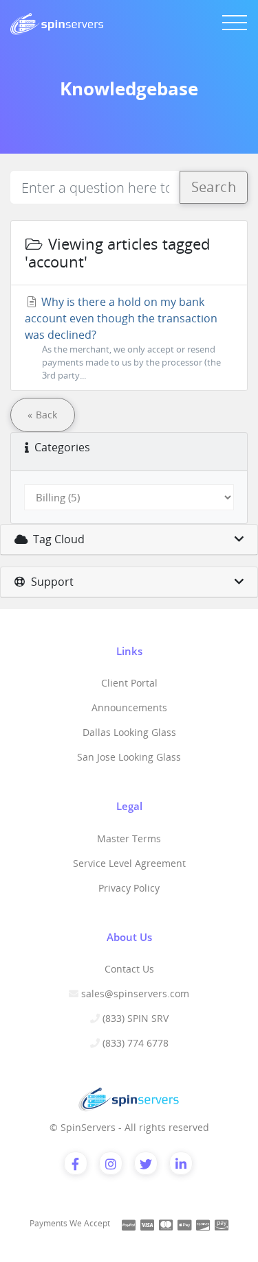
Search (213, 187)
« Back (43, 414)
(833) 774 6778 (136, 1042)
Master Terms (129, 838)
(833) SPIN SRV (136, 1018)
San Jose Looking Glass (129, 756)
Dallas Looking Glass (129, 732)
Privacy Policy (129, 887)
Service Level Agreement (129, 863)
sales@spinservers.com (135, 993)
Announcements (129, 707)
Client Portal (129, 682)
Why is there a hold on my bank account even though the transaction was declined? (123, 337)
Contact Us (129, 968)
